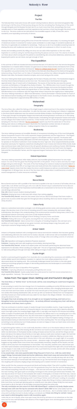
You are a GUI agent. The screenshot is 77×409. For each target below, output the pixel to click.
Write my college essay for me (46, 69)
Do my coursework (32, 122)
